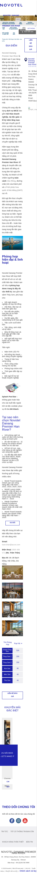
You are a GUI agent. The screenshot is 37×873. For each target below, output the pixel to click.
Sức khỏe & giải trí (5, 33)
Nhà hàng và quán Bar (13, 28)
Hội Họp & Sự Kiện (25, 28)
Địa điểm (20, 23)
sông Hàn (6, 75)
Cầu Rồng (11, 181)
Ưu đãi (14, 33)
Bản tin (29, 842)
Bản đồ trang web (18, 868)
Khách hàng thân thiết (13, 842)
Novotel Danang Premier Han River (8, 23)
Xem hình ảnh (28, 32)
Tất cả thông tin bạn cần (22, 831)
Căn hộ (3, 28)
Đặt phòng (31, 28)
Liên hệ (27, 868)
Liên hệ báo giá (12, 694)
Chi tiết (8, 782)
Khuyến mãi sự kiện (12, 871)
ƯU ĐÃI (12, 522)
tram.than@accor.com (11, 545)
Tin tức (4, 831)
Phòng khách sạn (30, 23)
